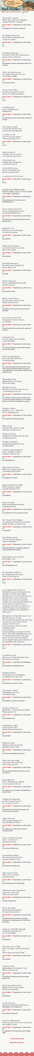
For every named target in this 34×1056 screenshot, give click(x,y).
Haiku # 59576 (6, 579)
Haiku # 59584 (6, 415)
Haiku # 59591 (6, 270)
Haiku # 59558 (6, 955)
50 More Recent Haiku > (17, 1042)
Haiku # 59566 (6, 806)
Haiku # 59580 (6, 509)
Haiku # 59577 (6, 562)
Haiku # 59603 (6, 25)
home (3, 12)
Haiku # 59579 (6, 527)
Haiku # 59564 (6, 844)
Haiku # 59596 (6, 179)
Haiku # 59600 (6, 79)
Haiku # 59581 (6, 492)
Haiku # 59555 (6, 1010)
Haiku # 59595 (6, 196)
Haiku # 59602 (6, 42)
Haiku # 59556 (6, 992)
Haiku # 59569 (6, 750)
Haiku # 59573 (6, 680)
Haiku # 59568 (6, 767)
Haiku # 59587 (6, 344)
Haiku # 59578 (6, 544)
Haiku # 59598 (6, 114)
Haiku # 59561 (6, 897)
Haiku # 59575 (6, 644)
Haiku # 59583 (6, 456)
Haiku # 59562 (6, 880)
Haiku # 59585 (6, 394)
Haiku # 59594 (6, 216)
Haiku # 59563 (6, 862)
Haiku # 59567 (6, 787)
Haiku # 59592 (6, 253)
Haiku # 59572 (6, 697)
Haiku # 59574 (6, 662)
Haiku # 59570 (6, 732)
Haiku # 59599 (6, 97)
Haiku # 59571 (6, 715)
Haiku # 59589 (6, 305)
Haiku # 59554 (6, 1027)
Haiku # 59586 (6, 363)
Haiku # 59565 (6, 825)
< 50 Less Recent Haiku (17, 1038)
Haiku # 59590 (6, 288)
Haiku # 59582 (6, 474)
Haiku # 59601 (6, 60)
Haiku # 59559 (6, 936)
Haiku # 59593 (6, 235)
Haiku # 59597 (6, 141)
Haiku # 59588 (6, 324)
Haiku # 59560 (6, 915)
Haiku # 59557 (6, 973)
